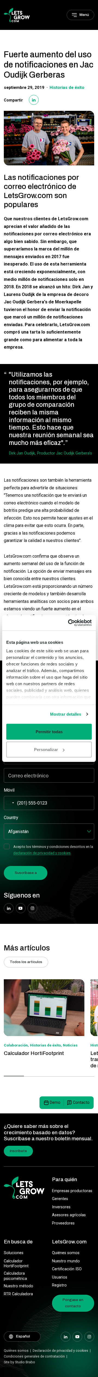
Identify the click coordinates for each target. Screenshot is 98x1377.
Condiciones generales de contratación (34, 1356)
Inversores (61, 1207)
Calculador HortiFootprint (16, 1264)
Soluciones (13, 1253)
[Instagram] (32, 908)
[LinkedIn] (34, 100)
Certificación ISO (67, 1269)
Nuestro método (18, 1286)
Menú (84, 15)
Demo (55, 1102)
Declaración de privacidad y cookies (60, 1350)
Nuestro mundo (66, 1261)
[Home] (17, 14)
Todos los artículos (26, 962)
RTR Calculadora (18, 1294)
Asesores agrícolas (69, 1215)
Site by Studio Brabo (19, 1362)
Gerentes (60, 1199)
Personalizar (46, 749)
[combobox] (10, 803)
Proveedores (63, 1223)
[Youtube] (21, 908)
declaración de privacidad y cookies (42, 853)
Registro (59, 1285)
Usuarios (59, 1277)
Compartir (13, 100)
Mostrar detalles (65, 714)
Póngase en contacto (73, 1303)
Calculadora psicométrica (15, 1276)
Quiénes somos (65, 1253)
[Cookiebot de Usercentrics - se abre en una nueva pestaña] (69, 623)
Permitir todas (49, 731)
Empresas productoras (72, 1191)
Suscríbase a (26, 873)
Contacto (81, 1102)
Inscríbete (18, 1151)
